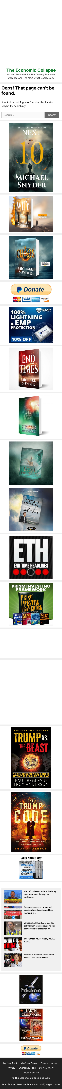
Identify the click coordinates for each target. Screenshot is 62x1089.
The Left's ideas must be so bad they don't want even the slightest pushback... (40, 894)
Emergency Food (27, 1067)
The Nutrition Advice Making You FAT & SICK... (40, 940)
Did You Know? (47, 1067)
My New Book (10, 1063)
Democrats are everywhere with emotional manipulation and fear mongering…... (38, 910)
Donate (44, 1063)
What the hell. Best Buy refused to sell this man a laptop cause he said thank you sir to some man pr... (39, 926)
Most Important (32, 1072)
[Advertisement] (31, 34)
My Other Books (29, 1063)
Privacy (11, 1067)
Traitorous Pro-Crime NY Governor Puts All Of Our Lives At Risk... (39, 956)
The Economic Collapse (31, 70)
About (54, 1063)
